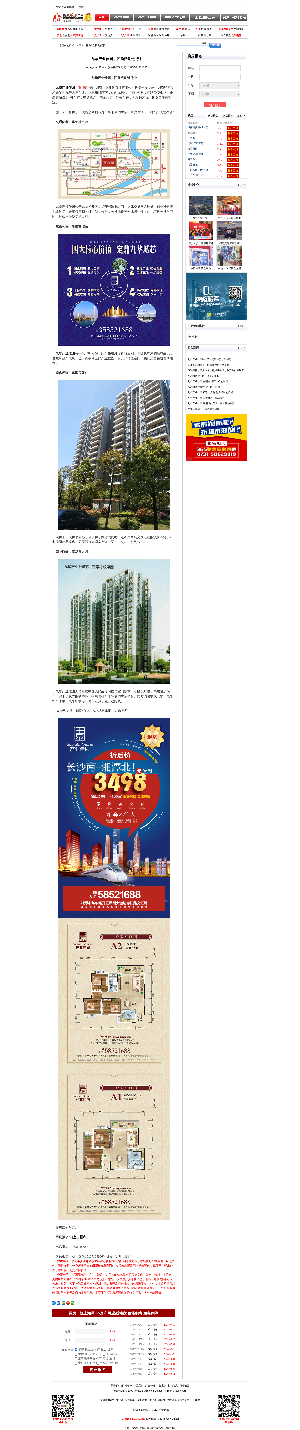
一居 (104, 29)
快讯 (203, 29)
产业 (198, 29)
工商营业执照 (161, 1409)
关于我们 (116, 1385)
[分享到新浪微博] (68, 1303)
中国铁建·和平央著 (198, 169)
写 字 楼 (180, 29)
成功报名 (153, 1323)
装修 (150, 29)
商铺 (187, 29)
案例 (156, 29)
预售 (203, 35)
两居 (110, 29)
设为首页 (61, 6)
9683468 (144, 1427)
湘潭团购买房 (226, 29)
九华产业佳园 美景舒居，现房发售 (206, 397)
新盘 (64, 35)
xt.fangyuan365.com (103, 67)
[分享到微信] (72, 1303)
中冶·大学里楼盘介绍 (229, 268)
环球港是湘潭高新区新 (229, 243)
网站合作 (127, 1385)
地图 (75, 29)
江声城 (191, 138)
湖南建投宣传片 (201, 218)
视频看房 (78, 35)
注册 (75, 6)
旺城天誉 (193, 132)
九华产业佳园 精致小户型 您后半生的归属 (210, 392)
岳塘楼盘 (239, 29)
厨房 (156, 35)
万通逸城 (193, 164)
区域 (70, 29)
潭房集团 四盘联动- (201, 268)
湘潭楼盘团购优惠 (95, 45)
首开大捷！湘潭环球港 (201, 243)
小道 (209, 35)
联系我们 (138, 1385)
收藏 (69, 6)
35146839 (170, 1427)
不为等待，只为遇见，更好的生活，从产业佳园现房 (216, 370)
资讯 (59, 35)
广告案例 (161, 1385)
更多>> (241, 115)
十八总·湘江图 (195, 175)
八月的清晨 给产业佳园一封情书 (205, 386)
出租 (132, 35)
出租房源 (125, 29)
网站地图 (184, 1385)
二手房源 (97, 29)
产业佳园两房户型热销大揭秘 (203, 408)
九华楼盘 (236, 35)
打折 (70, 35)
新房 (64, 29)
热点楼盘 (213, 115)
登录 (81, 6)
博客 (209, 29)
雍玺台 (191, 159)
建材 (161, 29)
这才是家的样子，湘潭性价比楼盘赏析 (208, 364)
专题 (81, 29)
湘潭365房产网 (102, 1265)
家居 (150, 35)
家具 (161, 35)
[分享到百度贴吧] (58, 1303)
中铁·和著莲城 (195, 154)
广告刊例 (150, 1385)
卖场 (167, 29)
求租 (138, 35)
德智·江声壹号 (195, 143)
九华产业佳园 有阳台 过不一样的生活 (208, 381)
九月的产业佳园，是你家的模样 (205, 375)
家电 (167, 35)
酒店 (183, 35)
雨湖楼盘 (226, 35)
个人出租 (125, 35)
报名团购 (233, 128)
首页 (59, 29)
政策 (198, 35)
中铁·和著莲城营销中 (229, 218)
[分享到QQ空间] (63, 1303)
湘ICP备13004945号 (142, 1409)
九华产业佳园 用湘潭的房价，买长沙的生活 (211, 403)
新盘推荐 (228, 115)
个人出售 (97, 35)
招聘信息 (173, 1385)
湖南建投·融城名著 (198, 127)
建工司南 (193, 148)
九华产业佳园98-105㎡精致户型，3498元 (209, 359)
